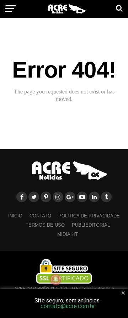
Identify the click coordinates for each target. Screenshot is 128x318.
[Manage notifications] (56, 279)
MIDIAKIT (67, 234)
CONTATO (40, 215)
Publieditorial (91, 225)
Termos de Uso (45, 225)
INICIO (15, 215)
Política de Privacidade (89, 215)
